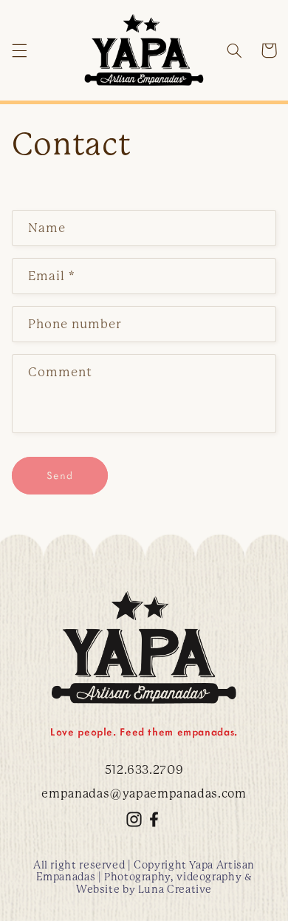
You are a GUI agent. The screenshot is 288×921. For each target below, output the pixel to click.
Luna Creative (175, 889)
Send (60, 475)
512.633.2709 (144, 770)
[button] (19, 50)
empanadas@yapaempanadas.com (143, 793)
